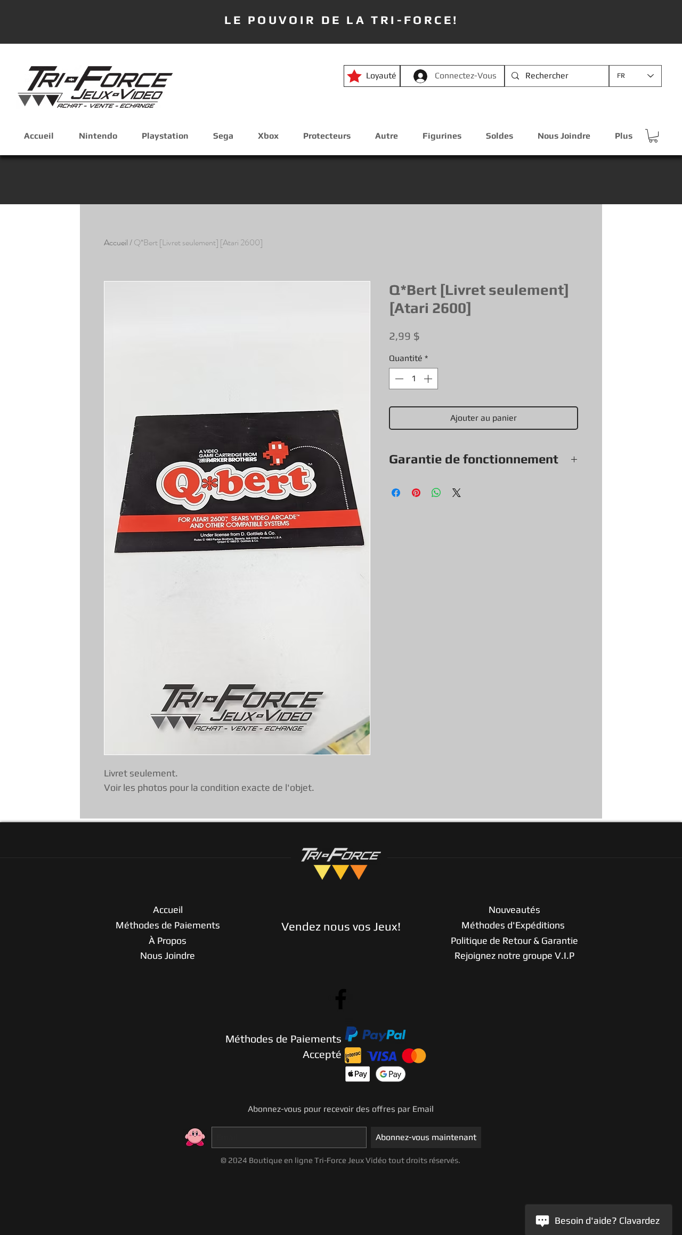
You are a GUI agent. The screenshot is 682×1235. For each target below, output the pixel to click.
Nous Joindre (167, 955)
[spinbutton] (413, 378)
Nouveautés (514, 909)
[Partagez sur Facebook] (395, 492)
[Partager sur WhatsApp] (436, 492)
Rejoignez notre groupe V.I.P (514, 955)
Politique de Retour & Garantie (514, 940)
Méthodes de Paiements (168, 925)
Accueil (116, 242)
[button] (653, 135)
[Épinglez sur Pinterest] (416, 492)
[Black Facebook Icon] (340, 999)
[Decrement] (398, 378)
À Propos (167, 940)
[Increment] (428, 378)
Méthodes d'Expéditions (514, 925)
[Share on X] (456, 492)
